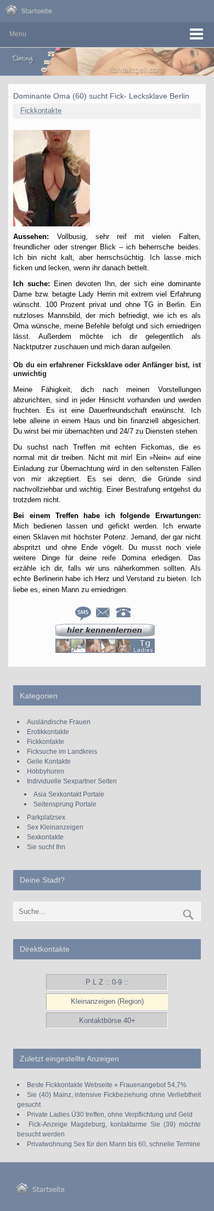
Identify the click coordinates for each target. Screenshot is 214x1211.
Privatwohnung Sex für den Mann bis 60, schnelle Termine (113, 1143)
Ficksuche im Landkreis (62, 751)
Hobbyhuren (45, 771)
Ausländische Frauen (59, 721)
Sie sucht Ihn (46, 846)
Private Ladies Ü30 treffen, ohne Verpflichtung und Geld (110, 1114)
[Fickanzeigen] (28, 13)
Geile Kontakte (49, 761)
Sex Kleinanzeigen (55, 827)
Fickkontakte (40, 110)
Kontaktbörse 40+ (107, 1020)
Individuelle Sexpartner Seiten (72, 780)
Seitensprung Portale (65, 804)
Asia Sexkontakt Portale (68, 794)
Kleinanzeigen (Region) (107, 1001)
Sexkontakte (45, 836)
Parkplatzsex (46, 817)
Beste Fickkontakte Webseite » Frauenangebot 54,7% (107, 1084)
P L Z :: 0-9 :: (107, 982)
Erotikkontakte (48, 731)
